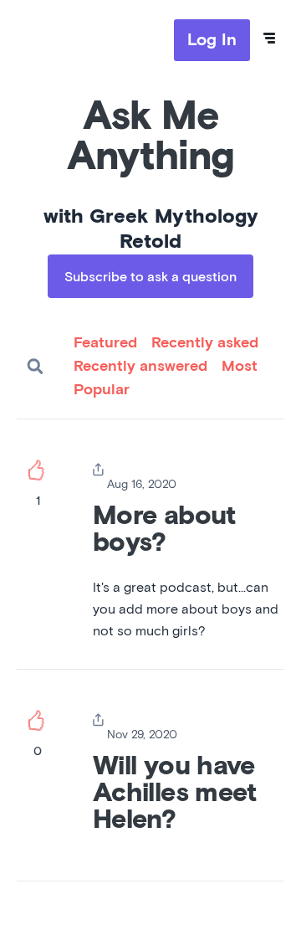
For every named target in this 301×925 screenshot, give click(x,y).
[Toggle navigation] (269, 38)
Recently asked (204, 343)
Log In (212, 40)
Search (35, 366)
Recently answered (140, 366)
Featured (105, 343)
